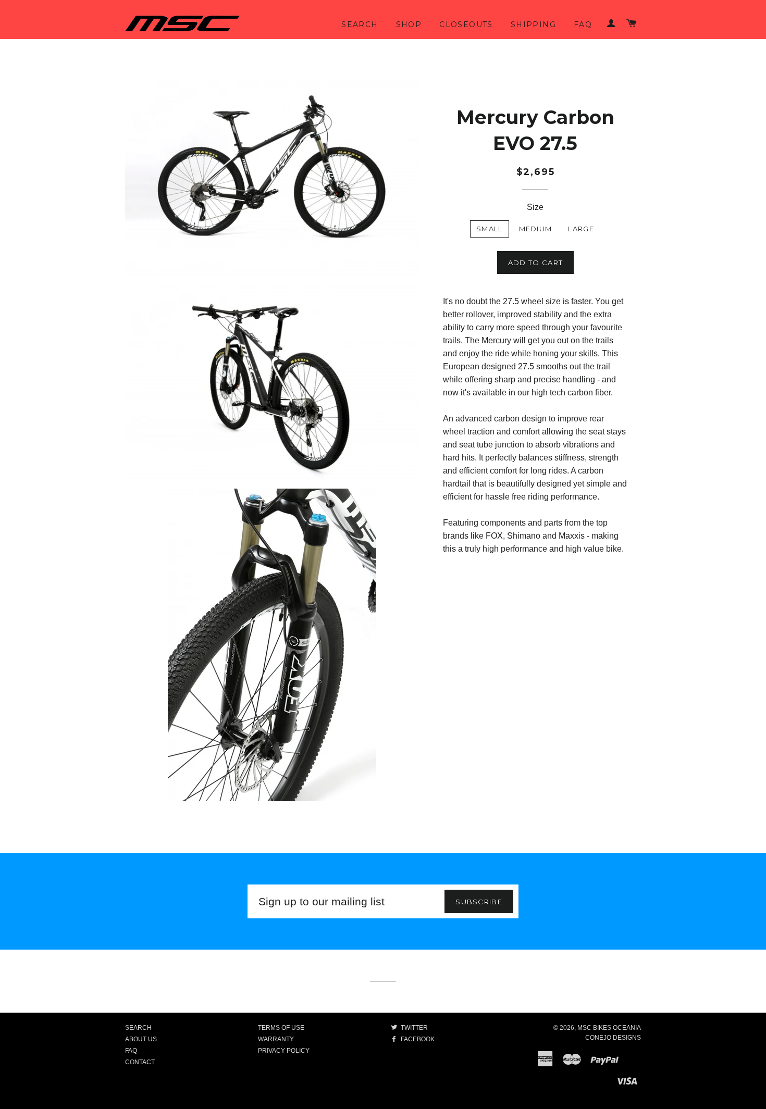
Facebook (417, 1039)
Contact (140, 1062)
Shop (409, 24)
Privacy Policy (284, 1050)
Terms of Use (281, 1027)
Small (489, 229)
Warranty (276, 1039)
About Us (141, 1039)
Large (581, 229)
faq (583, 24)
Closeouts (466, 24)
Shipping (533, 24)
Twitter (413, 1027)
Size (535, 207)
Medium (535, 229)
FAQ (131, 1050)
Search (359, 24)
